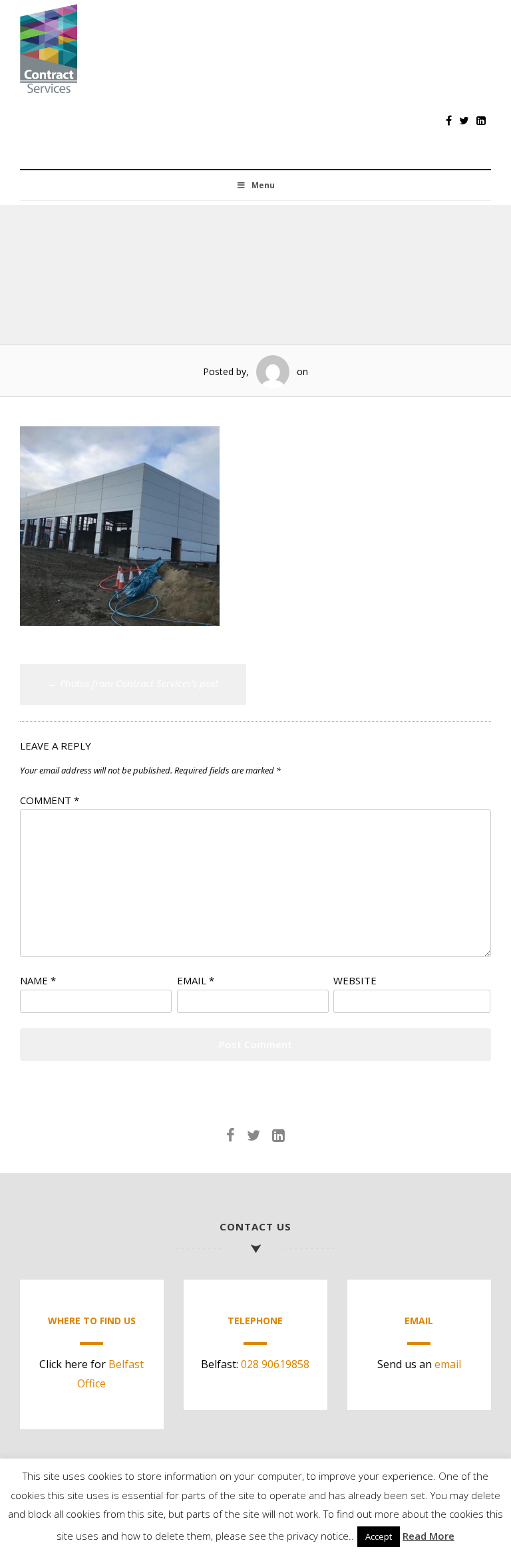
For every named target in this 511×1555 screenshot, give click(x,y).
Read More (428, 1535)
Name (38, 980)
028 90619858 (275, 1364)
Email (195, 980)
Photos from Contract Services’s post (132, 683)
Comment (49, 800)
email (447, 1364)
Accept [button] (378, 1536)
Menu (263, 185)
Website (355, 980)
